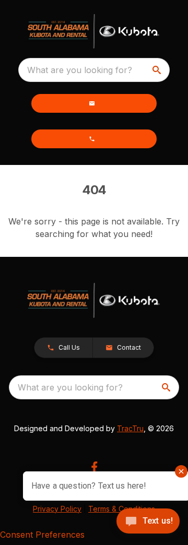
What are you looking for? (79, 70)
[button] (94, 103)
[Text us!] (148, 522)
